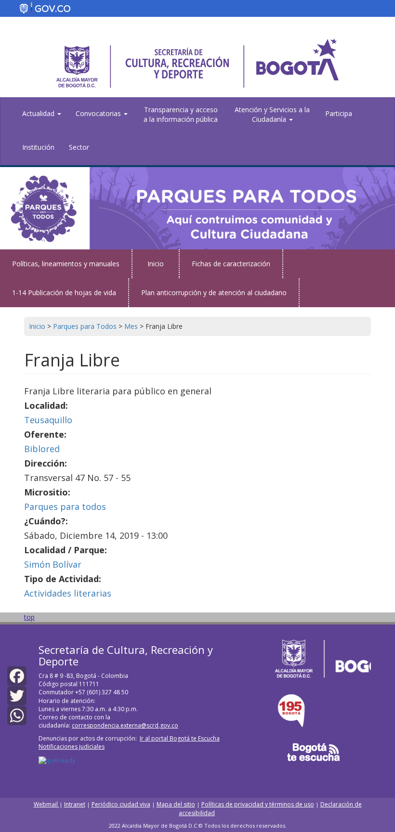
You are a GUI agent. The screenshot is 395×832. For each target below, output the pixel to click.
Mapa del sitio (176, 804)
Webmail (46, 804)
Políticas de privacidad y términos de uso (257, 804)
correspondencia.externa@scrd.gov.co (125, 725)
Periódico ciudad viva (121, 804)
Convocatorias (99, 113)
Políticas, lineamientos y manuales (65, 263)
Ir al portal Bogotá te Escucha (180, 738)
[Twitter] (16, 695)
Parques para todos (65, 506)
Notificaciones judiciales (72, 746)
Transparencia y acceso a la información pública (181, 114)
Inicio (155, 263)
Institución (38, 147)
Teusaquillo (48, 420)
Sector (79, 147)
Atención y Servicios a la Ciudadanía (272, 114)
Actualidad (39, 113)
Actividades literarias (67, 593)
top (29, 617)
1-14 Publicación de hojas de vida (64, 292)
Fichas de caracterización (231, 263)
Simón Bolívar (52, 564)
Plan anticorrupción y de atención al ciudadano (214, 292)
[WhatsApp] (16, 714)
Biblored (42, 449)
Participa (338, 113)
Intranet (74, 804)
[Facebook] (16, 674)
